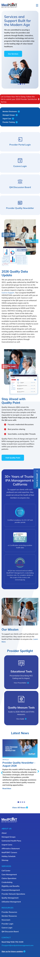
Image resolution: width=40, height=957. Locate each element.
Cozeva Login (7, 928)
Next (38, 771)
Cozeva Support (8, 293)
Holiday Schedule (8, 856)
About (4, 833)
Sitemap (5, 860)
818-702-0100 (17, 942)
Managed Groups (8, 837)
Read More (6, 788)
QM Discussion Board (10, 931)
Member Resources (9, 916)
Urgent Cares (7, 845)
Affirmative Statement (11, 848)
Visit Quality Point (12, 458)
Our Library (12, 47)
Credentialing (7, 882)
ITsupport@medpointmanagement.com (17, 945)
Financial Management (11, 890)
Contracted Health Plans (11, 841)
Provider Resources (9, 912)
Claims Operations (9, 878)
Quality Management (10, 898)
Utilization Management (11, 902)
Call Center (6, 870)
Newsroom (6, 920)
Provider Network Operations (13, 894)
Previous (2, 772)
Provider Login (7, 924)
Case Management (9, 874)
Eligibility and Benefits (10, 886)
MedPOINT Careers (9, 852)
